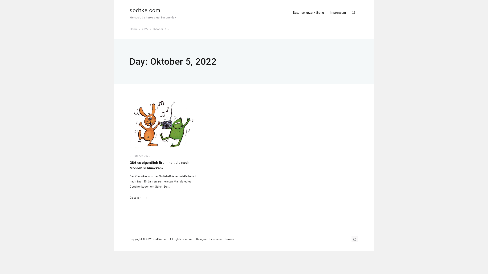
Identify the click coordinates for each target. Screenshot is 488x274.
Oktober (158, 29)
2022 (145, 29)
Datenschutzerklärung (308, 12)
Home (134, 29)
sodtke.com (145, 10)
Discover (135, 197)
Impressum (338, 12)
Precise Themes (223, 239)
